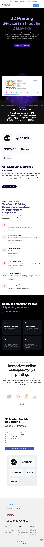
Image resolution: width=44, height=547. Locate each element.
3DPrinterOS (33, 534)
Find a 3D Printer (8, 532)
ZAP (31, 535)
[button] (41, 5)
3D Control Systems (34, 530)
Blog (31, 529)
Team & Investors (34, 532)
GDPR (19, 534)
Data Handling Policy (23, 532)
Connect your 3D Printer (10, 530)
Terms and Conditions (23, 529)
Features (7, 529)
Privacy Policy (21, 530)
